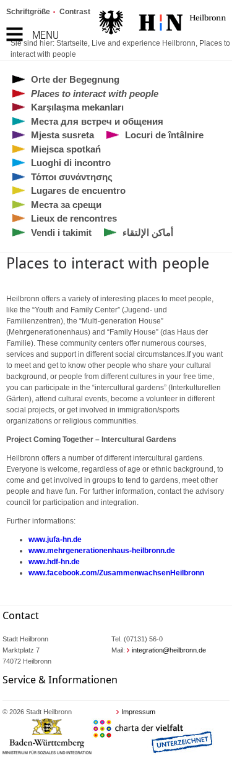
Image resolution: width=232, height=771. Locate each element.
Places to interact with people (94, 93)
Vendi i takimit (61, 232)
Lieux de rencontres (74, 218)
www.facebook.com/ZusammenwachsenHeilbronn (116, 573)
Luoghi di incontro (71, 162)
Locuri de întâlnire (164, 135)
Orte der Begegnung (75, 79)
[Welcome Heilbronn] (162, 24)
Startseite (72, 43)
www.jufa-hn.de (55, 539)
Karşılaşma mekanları (77, 107)
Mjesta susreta (62, 135)
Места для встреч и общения (97, 121)
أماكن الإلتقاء (147, 232)
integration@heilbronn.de (169, 650)
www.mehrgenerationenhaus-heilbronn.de (101, 550)
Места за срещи (66, 204)
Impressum (138, 711)
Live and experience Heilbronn (143, 43)
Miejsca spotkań (66, 149)
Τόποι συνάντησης (72, 177)
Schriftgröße (28, 11)
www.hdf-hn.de (54, 561)
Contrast (74, 11)
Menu (45, 34)
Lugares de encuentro (78, 190)
